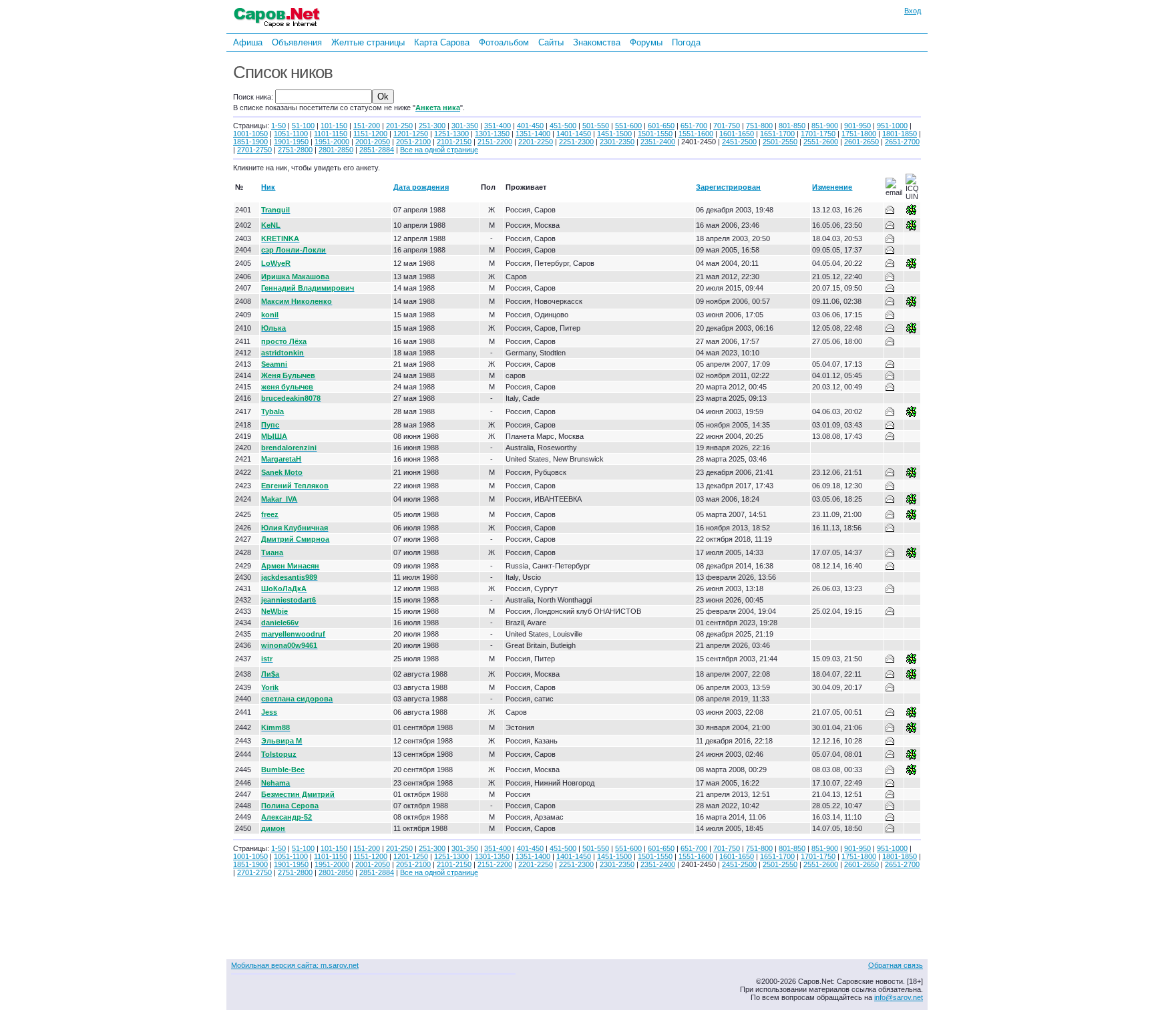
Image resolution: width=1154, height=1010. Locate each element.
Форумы (646, 42)
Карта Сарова (441, 42)
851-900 (824, 126)
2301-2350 (617, 142)
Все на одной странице (439, 150)
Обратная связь (895, 965)
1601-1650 (736, 134)
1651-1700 (777, 134)
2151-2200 (494, 142)
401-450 (530, 126)
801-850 (792, 126)
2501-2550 (780, 142)
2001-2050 (372, 142)
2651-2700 (902, 142)
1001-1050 (250, 134)
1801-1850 (899, 134)
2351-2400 (657, 142)
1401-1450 (573, 134)
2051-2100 (413, 142)
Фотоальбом (504, 42)
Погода (686, 42)
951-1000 (892, 126)
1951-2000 (332, 142)
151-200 (366, 126)
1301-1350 (492, 134)
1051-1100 (291, 134)
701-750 (726, 126)
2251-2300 (576, 142)
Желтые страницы (368, 42)
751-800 (759, 126)
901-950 (857, 126)
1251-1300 (451, 134)
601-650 (661, 126)
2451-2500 (739, 142)
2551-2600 (820, 142)
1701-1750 (818, 134)
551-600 (628, 126)
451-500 (563, 126)
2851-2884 (376, 150)
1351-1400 (533, 134)
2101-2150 (454, 142)
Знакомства (596, 42)
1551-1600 (696, 134)
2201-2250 (535, 142)
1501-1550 (655, 134)
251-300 (432, 126)
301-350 (464, 126)
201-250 (399, 126)
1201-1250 (410, 134)
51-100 (303, 126)
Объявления (297, 42)
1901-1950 (291, 142)
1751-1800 (858, 134)
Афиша (247, 42)
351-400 (497, 126)
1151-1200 (370, 134)
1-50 (278, 126)
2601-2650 (861, 142)
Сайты (551, 42)
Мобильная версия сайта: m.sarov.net (295, 965)
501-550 (595, 126)
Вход (912, 11)
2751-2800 (295, 150)
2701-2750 (254, 150)
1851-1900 (250, 142)
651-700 (694, 126)
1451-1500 (614, 134)
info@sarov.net (898, 997)
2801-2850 (336, 150)
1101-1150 (330, 134)
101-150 (334, 126)
